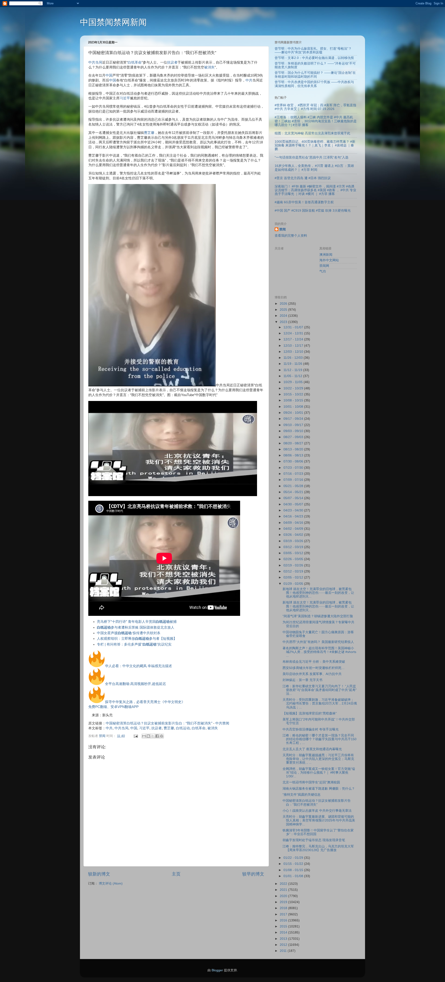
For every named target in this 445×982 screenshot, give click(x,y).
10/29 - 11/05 (293, 382)
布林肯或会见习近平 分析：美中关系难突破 (314, 661)
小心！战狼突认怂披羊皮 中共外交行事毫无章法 (317, 810)
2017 (284, 914)
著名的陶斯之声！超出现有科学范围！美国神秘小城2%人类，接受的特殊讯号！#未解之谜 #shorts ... (319, 651)
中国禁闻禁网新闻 (113, 22)
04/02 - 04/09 (293, 528)
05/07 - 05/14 (293, 498)
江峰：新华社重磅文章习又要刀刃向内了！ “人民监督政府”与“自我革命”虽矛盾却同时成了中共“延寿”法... (320, 690)
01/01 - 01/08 (293, 876)
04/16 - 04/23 (293, 516)
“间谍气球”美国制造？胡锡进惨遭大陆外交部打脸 (318, 616)
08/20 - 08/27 (293, 443)
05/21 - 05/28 (293, 486)
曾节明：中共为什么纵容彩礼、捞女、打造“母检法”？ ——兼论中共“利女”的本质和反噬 (313, 50)
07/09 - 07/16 (293, 479)
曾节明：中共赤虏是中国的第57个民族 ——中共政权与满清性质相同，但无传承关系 (314, 83)
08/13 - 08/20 (293, 449)
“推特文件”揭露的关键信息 (302, 794)
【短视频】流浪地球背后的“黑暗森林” (310, 713)
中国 (108, 75)
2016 (284, 920)
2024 (284, 315)
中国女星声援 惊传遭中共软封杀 (128, 633)
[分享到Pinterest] (161, 736)
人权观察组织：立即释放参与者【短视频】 (137, 638)
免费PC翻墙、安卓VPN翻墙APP (113, 707)
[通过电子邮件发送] (144, 736)
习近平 (125, 98)
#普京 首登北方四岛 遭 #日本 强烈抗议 (303, 178)
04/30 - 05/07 (293, 504)
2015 (284, 926)
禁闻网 (324, 266)
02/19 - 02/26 (293, 565)
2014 (284, 932)
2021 (284, 890)
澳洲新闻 (325, 254)
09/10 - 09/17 (293, 425)
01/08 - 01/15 (293, 870)
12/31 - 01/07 (293, 327)
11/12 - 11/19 (293, 370)
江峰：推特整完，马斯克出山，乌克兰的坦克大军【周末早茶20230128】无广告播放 (318, 848)
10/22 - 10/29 (293, 388)
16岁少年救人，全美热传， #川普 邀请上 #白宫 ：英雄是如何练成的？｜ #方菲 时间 (314, 167)
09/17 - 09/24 (293, 418)
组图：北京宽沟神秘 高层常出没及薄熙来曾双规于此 (312, 133)
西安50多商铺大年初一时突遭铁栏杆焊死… (314, 668)
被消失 (209, 67)
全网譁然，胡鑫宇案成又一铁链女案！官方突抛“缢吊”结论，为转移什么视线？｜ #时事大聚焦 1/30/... (319, 772)
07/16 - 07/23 (293, 473)
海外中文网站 (329, 260)
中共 (248, 80)
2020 (284, 896)
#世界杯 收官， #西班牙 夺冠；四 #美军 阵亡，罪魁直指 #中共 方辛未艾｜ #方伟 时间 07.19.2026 (315, 107)
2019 (284, 902)
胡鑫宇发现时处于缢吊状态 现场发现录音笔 (314, 840)
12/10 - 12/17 (293, 345)
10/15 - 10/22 (293, 394)
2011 (284, 951)
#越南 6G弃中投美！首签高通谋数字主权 (304, 202)
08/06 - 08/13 (293, 455)
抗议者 (172, 62)
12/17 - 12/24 (293, 339)
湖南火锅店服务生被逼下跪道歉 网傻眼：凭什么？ (319, 788)
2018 (284, 908)
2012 (284, 944)
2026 (284, 303)
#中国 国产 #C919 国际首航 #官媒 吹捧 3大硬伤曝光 (313, 210)
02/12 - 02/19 (293, 571)
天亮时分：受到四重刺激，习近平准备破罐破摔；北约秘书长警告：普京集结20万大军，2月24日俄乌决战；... (320, 703)
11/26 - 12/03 (293, 357)
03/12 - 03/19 (293, 547)
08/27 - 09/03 (293, 437)
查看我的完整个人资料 (291, 235)
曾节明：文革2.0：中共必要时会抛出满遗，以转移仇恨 (314, 58)
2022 (284, 883)
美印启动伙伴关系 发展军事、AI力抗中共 (312, 674)
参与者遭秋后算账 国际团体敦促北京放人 (135, 627)
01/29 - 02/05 (293, 583)
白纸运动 (183, 728)
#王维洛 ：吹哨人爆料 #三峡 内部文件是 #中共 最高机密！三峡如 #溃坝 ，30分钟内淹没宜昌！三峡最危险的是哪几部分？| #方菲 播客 (316, 121)
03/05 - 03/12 (293, 553)
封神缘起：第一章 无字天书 (302, 680)
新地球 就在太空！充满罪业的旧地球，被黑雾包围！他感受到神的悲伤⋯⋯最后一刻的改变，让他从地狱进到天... (318, 592)
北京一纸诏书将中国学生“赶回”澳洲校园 (311, 782)
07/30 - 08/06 (293, 461)
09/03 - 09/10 (293, 431)
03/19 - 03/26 (293, 541)
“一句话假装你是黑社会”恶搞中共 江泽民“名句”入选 (311, 157)
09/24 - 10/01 (293, 412)
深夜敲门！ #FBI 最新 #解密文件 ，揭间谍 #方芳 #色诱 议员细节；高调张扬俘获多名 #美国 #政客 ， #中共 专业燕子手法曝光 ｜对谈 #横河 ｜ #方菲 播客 (315, 190)
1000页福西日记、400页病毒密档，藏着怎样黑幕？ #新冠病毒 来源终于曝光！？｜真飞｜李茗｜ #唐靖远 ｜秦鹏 (315, 145)
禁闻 (282, 229)
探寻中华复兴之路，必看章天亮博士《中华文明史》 (145, 702)
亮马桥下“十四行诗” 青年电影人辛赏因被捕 (137, 621)
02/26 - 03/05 (293, 559)
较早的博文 (253, 874)
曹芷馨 (149, 133)
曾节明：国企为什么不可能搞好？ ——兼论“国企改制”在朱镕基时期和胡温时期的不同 (315, 74)
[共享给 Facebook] (157, 736)
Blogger (217, 970)
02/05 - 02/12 (293, 577)
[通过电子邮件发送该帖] (135, 736)
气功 (322, 271)
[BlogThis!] (148, 736)
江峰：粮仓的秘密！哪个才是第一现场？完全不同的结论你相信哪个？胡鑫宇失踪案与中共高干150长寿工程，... (319, 739)
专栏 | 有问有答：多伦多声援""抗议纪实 (134, 644)
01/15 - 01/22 (293, 864)
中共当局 (95, 62)
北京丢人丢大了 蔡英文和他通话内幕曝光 (312, 749)
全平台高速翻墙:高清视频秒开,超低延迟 (135, 684)
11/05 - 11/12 (293, 376)
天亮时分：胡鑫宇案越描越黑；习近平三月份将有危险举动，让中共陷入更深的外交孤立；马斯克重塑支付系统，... (318, 758)
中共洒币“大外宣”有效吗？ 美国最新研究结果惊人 (318, 642)
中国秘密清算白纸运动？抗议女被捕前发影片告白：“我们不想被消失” (159, 723)
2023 (284, 322)
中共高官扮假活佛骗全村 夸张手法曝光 (311, 729)
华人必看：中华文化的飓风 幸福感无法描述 (138, 666)
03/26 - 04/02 (293, 534)
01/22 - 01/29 (293, 857)
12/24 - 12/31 (293, 333)
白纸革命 (135, 62)
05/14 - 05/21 (293, 492)
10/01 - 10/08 (293, 406)
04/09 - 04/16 (293, 522)
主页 (176, 874)
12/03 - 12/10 (293, 351)
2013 (284, 938)
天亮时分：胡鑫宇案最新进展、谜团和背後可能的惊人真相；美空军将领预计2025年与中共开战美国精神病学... (319, 820)
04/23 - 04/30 (293, 510)
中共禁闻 (222, 723)
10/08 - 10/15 (293, 400)
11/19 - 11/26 (293, 363)
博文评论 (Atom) (111, 883)
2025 (284, 309)
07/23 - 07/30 (293, 467)
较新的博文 (99, 874)
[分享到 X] (152, 736)
